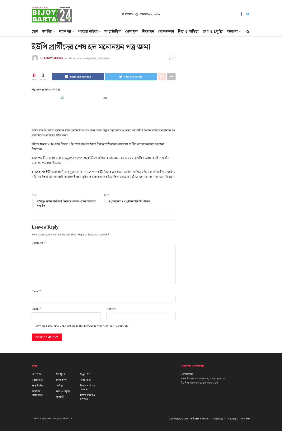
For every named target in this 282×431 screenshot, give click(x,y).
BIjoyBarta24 (53, 58)
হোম (35, 31)
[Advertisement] (217, 78)
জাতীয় (47, 31)
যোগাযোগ (245, 418)
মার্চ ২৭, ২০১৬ (75, 58)
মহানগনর (36, 374)
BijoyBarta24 (46, 418)
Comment (39, 243)
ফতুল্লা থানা (91, 58)
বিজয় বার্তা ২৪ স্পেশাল (87, 397)
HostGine (67, 418)
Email (36, 309)
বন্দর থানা (85, 380)
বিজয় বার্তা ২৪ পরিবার (87, 387)
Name (36, 291)
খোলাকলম (166, 31)
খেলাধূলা (131, 31)
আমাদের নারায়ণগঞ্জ (37, 393)
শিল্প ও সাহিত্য (188, 31)
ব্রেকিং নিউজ (103, 58)
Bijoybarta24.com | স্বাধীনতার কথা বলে (188, 418)
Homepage (217, 418)
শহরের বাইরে (88, 31)
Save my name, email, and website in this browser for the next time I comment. (81, 326)
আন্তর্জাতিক (112, 31)
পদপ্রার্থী (59, 397)
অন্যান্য (232, 31)
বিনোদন (148, 31)
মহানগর (65, 31)
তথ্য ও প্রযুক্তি (213, 31)
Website (110, 309)
